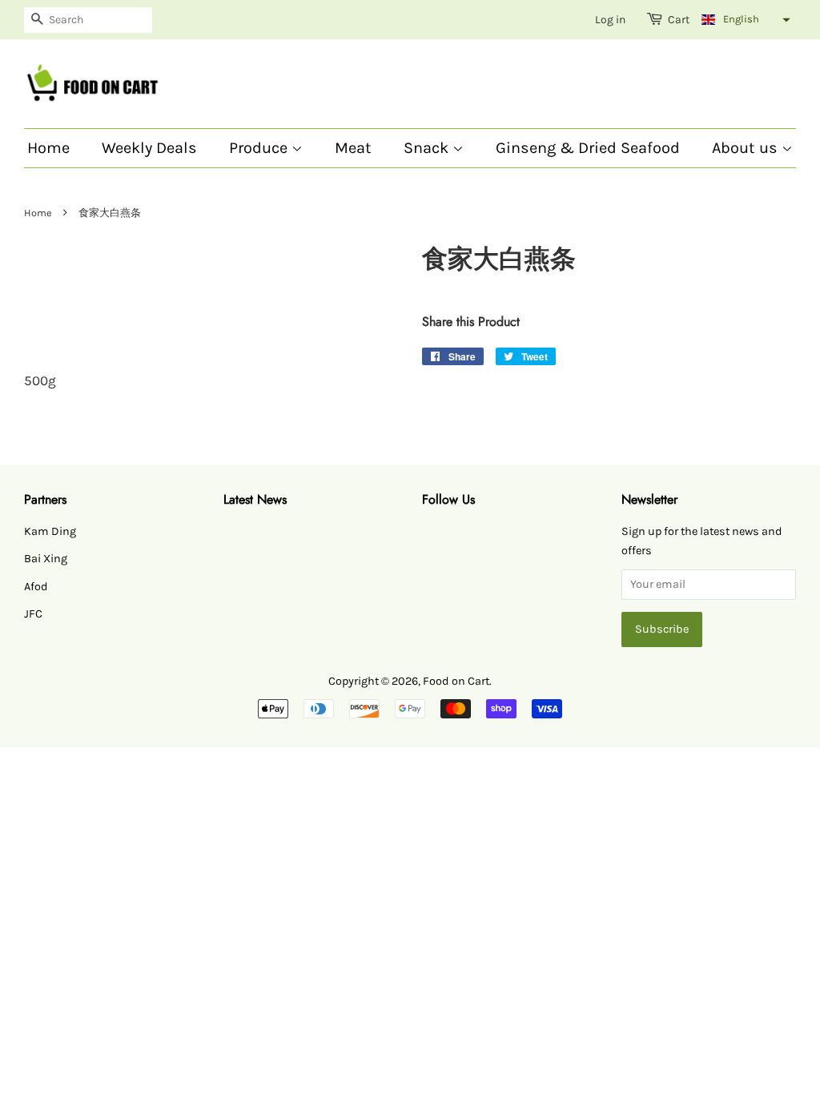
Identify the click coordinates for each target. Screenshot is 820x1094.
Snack (428, 148)
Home (48, 148)
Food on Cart (456, 681)
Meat (353, 148)
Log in (610, 19)
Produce (260, 148)
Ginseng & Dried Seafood (588, 148)
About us (747, 148)
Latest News (255, 499)
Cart (678, 19)
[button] (744, 19)
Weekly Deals (149, 148)
